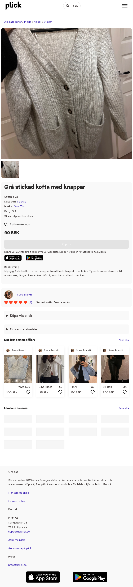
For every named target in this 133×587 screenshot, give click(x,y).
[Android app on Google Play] (34, 257)
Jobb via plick (16, 540)
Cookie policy (16, 501)
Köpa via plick (21, 316)
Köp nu (66, 244)
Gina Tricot (21, 206)
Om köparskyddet (24, 329)
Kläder (37, 21)
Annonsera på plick (20, 548)
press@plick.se (17, 565)
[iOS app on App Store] (13, 258)
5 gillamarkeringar (20, 224)
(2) (30, 302)
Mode (27, 21)
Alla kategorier (13, 21)
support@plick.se (19, 531)
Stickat (48, 21)
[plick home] (13, 5)
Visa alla (124, 340)
